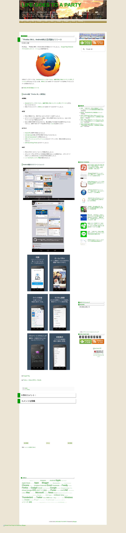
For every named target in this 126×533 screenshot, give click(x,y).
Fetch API (27, 133)
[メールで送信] (22, 43)
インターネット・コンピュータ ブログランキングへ (98, 355)
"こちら (52, 123)
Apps (52, 21)
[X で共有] (26, 43)
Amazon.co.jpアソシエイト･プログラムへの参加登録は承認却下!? (96, 240)
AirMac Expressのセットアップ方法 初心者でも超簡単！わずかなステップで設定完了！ (96, 183)
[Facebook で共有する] (28, 43)
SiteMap (80, 21)
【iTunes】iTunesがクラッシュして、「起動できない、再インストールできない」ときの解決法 (96, 191)
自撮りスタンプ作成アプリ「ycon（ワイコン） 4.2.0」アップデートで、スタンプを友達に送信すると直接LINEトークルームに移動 (96, 225)
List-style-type (28, 135)
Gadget (59, 21)
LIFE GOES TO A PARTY (51, 5)
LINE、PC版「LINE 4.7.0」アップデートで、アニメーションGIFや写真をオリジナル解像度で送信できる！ (92, 121)
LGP (100, 348)
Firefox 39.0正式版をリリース (31, 87)
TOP (22, 21)
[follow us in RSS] (98, 44)
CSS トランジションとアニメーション (35, 139)
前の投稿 (70, 443)
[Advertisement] (63, 27)
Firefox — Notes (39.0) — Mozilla (32, 380)
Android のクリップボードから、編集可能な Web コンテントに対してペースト (46, 103)
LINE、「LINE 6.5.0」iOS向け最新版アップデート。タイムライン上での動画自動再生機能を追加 (92, 109)
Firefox (28, 389)
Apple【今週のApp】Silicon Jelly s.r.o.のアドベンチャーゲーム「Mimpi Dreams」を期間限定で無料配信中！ (92, 117)
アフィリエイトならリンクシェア (91, 332)
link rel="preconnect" (31, 137)
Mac (33, 21)
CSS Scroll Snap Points (31, 142)
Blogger (66, 21)
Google (39, 21)
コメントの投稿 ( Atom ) (29, 447)
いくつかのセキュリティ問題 (33, 157)
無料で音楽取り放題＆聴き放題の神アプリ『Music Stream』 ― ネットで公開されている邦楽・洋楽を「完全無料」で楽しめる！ (96, 166)
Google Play (26, 376)
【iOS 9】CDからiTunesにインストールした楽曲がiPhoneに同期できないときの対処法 (96, 199)
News (73, 21)
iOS (27, 21)
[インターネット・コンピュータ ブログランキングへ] (98, 352)
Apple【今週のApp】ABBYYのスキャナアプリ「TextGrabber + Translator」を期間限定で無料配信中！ (92, 125)
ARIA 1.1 (43, 81)
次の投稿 (26, 443)
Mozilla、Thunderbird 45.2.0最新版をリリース (91, 112)
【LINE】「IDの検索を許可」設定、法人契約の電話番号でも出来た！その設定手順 (95, 208)
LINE (46, 21)
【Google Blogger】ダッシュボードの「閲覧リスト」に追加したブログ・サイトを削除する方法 (96, 174)
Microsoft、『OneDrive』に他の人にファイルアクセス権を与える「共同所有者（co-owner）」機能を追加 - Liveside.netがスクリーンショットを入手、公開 (96, 217)
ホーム (48, 443)
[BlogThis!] (24, 43)
